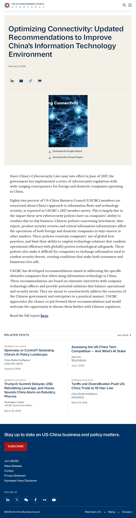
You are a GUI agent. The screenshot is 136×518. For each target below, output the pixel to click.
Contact (9, 471)
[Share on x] (17, 500)
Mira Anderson (78, 360)
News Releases (13, 466)
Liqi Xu (19, 363)
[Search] (124, 5)
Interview (76, 357)
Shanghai (127, 512)
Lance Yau (9, 363)
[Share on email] (21, 81)
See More (123, 335)
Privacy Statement (15, 476)
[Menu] (130, 5)
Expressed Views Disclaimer (20, 481)
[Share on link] (30, 81)
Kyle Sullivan (77, 397)
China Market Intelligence (17, 360)
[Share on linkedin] (12, 81)
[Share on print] (39, 81)
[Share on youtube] (53, 500)
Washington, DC (93, 512)
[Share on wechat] (26, 500)
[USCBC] (24, 5)
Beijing (111, 512)
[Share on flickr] (44, 500)
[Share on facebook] (35, 500)
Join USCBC (11, 461)
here (44, 316)
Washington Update (14, 402)
